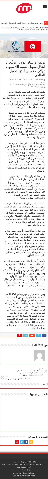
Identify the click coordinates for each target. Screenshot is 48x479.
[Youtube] (17, 442)
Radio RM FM (39, 79)
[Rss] (31, 442)
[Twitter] (22, 442)
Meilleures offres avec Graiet (24, 476)
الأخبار (36, 27)
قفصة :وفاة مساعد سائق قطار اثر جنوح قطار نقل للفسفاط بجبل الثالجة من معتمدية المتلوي (30, 372)
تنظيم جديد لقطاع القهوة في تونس (18, 378)
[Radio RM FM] (24, 8)
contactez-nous (40, 464)
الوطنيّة (12, 79)
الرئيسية (43, 27)
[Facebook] (26, 442)
